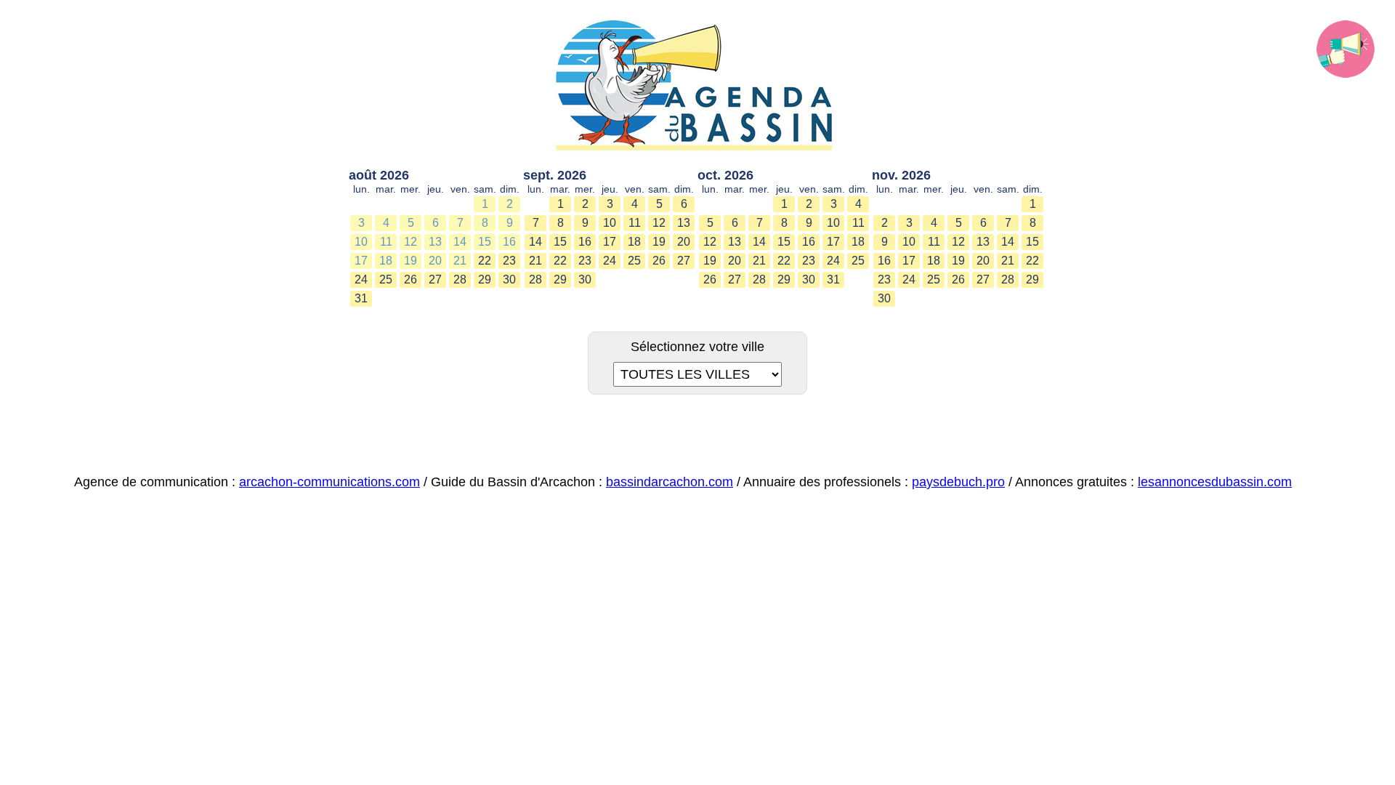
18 (385, 260)
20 (435, 260)
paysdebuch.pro (958, 482)
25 (385, 279)
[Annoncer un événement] (1346, 49)
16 (509, 242)
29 (484, 279)
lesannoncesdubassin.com (1215, 482)
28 (459, 279)
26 (410, 279)
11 (386, 242)
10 (361, 242)
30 (509, 279)
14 (459, 242)
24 (361, 279)
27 (435, 279)
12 (410, 242)
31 (361, 298)
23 (509, 260)
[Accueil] (697, 86)
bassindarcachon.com (669, 482)
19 (410, 260)
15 (484, 242)
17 (361, 260)
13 (435, 242)
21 (459, 260)
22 (484, 260)
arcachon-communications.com (329, 482)
